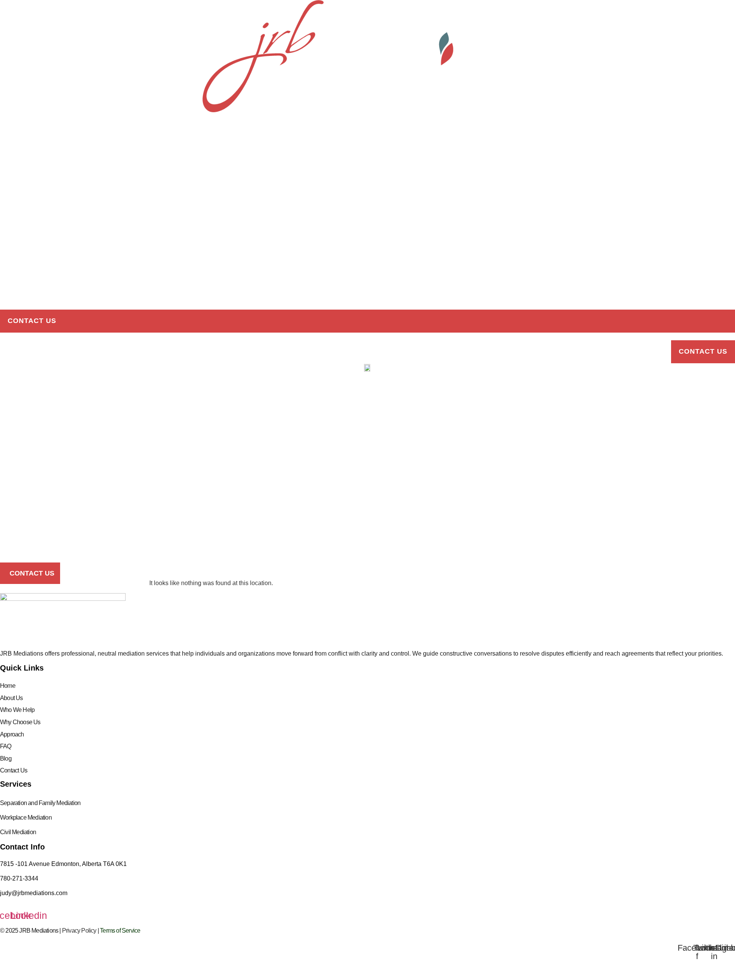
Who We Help (17, 710)
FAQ (7, 229)
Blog (9, 259)
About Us (11, 698)
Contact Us (32, 321)
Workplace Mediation (26, 817)
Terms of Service (120, 930)
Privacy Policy (79, 930)
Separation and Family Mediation (40, 803)
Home (10, 142)
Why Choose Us (20, 722)
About (12, 201)
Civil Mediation (18, 832)
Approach (19, 287)
